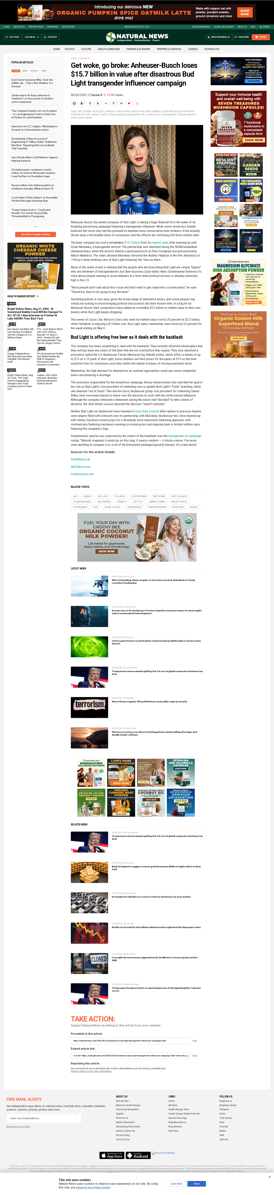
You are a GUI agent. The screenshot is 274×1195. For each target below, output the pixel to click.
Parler (222, 1113)
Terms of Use (123, 1139)
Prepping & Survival (169, 49)
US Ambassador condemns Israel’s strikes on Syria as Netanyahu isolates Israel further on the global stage (33, 173)
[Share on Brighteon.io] (82, 103)
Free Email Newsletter (127, 1109)
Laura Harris (132, 668)
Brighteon (19, 27)
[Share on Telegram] (106, 103)
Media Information (125, 1122)
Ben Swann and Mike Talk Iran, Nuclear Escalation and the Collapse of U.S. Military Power (20, 333)
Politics (70, 49)
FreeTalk (223, 1126)
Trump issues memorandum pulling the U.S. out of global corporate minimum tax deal (157, 672)
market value (160, 242)
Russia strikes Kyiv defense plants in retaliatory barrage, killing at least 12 (32, 186)
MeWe (222, 1131)
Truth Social (225, 1118)
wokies (88, 117)
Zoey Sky (130, 698)
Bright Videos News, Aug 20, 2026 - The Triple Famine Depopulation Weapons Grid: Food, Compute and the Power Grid (20, 382)
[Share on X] (98, 103)
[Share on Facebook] (90, 103)
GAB (221, 1135)
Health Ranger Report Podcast (184, 1113)
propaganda (132, 114)
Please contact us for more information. (91, 1071)
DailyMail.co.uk (80, 459)
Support (120, 1113)
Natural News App (178, 1118)
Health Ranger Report (21, 296)
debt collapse (153, 111)
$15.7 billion (132, 242)
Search (266, 27)
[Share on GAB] (122, 103)
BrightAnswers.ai (201, 27)
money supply (116, 114)
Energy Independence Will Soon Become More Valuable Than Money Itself (19, 357)
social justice (153, 114)
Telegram (224, 1109)
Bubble (87, 111)
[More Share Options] (137, 103)
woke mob (77, 117)
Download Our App (224, 27)
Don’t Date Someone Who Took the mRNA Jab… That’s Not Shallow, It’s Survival (32, 83)
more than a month (147, 411)
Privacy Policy (123, 1135)
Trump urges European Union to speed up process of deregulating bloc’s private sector (156, 989)
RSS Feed (173, 1131)
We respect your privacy (18, 1126)
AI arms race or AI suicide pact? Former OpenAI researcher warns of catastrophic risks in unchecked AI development (157, 612)
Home (7, 27)
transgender (169, 114)
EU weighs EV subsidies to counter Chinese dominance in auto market (151, 896)
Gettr (221, 1122)
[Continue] (77, 1118)
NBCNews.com (80, 467)
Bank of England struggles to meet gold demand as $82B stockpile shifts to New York (156, 868)
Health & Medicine (109, 49)
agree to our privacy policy (93, 1187)
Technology (211, 49)
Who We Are (122, 1101)
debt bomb (137, 111)
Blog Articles (175, 1126)
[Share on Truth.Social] (114, 103)
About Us (242, 27)
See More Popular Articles (35, 234)
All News (173, 1105)
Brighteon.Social (227, 1105)
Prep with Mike (36, 27)
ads (80, 111)
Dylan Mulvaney (171, 111)
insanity (75, 114)
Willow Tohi (131, 607)
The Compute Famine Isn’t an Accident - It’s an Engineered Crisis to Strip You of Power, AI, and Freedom (34, 114)
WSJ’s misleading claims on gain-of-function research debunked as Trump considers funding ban (153, 581)
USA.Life (223, 1139)
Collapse (85, 58)
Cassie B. (97, 95)
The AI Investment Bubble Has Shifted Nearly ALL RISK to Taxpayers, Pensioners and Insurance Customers (50, 359)
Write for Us (122, 1118)
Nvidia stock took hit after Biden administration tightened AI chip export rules (156, 927)
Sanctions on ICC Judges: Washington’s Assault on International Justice (34, 128)
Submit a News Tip (125, 1131)
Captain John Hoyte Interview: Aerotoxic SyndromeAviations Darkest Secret (47, 379)
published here (113, 1171)
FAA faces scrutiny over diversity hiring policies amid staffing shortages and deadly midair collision (154, 733)
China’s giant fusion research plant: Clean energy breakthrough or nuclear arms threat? (156, 642)
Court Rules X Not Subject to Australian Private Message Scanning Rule (34, 199)
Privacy (84, 1166)
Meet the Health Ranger (128, 1105)
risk (143, 114)
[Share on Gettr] (129, 103)
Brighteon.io (225, 1101)
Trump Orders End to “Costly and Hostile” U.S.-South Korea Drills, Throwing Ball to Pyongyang (30, 213)
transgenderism (186, 114)
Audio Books (68, 27)
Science (193, 49)
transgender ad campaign (184, 436)
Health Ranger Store (179, 1109)
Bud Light (97, 111)
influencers (188, 111)
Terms (93, 1166)
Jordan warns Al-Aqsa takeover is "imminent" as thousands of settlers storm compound (32, 98)
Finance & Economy (138, 49)
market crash (99, 114)
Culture (86, 49)
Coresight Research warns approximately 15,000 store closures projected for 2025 (155, 959)
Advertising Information (128, 1126)
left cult (85, 114)
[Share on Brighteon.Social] (75, 103)
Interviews (52, 27)
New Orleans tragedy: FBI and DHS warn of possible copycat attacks (149, 701)
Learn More (176, 1183)
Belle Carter (131, 728)
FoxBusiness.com (82, 474)
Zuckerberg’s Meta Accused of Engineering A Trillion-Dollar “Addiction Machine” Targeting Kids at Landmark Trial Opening (34, 143)
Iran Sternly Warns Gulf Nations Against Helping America (34, 159)
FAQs (253, 27)
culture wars (123, 111)
